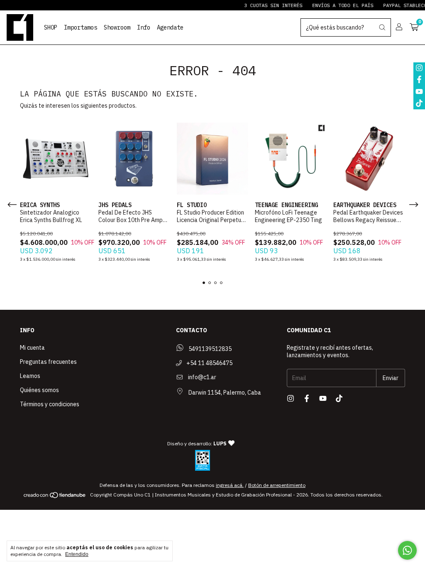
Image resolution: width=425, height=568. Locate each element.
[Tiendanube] (55, 497)
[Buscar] (382, 27)
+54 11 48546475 (208, 363)
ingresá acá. (230, 485)
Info (143, 27)
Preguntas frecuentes (48, 361)
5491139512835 (209, 349)
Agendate (170, 27)
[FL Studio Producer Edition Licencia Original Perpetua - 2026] (213, 159)
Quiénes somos (39, 390)
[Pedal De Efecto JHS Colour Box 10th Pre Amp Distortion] (134, 159)
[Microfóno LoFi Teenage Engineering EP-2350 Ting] (291, 159)
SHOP (50, 27)
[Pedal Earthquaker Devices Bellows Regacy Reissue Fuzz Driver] (369, 159)
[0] (414, 27)
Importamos (80, 27)
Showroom (117, 27)
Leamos (30, 376)
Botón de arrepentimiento (276, 485)
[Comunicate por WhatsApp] (407, 550)
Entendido (76, 554)
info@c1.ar (202, 377)
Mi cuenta (32, 347)
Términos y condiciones (49, 404)
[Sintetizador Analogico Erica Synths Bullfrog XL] (56, 159)
